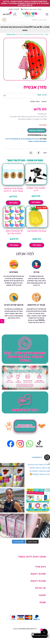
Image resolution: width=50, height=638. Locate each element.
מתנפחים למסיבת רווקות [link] (37, 141)
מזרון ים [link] (22, 139)
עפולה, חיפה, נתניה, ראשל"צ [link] (32, 9)
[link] (2, 321)
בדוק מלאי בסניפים (36, 130)
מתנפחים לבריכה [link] (24, 34)
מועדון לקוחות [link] (13, 9)
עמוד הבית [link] (44, 34)
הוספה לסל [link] (36, 202)
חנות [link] (35, 34)
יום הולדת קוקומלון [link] (32, 139)
